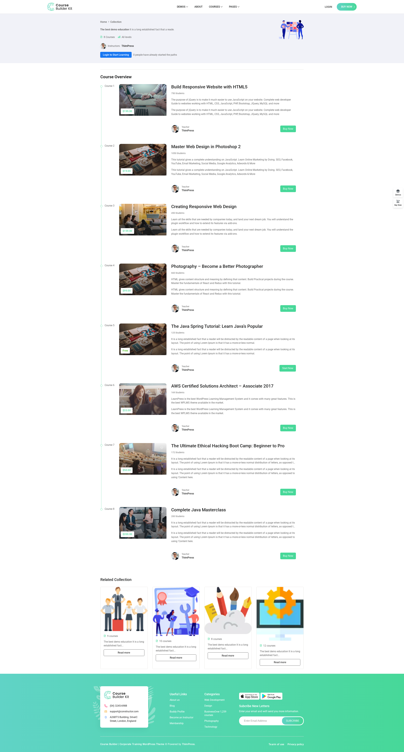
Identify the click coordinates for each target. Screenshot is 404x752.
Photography (211, 720)
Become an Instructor (181, 717)
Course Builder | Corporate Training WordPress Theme (132, 744)
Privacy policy (296, 744)
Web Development (214, 699)
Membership (177, 723)
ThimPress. (188, 744)
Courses (214, 6)
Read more (124, 652)
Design (208, 705)
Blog (172, 705)
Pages (233, 6)
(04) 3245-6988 (118, 705)
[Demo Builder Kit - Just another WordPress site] (59, 6)
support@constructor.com (124, 711)
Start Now (287, 368)
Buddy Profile (177, 711)
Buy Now (346, 6)
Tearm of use (276, 744)
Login (328, 6)
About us (175, 699)
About (198, 6)
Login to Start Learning (116, 54)
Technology (210, 726)
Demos (181, 6)
